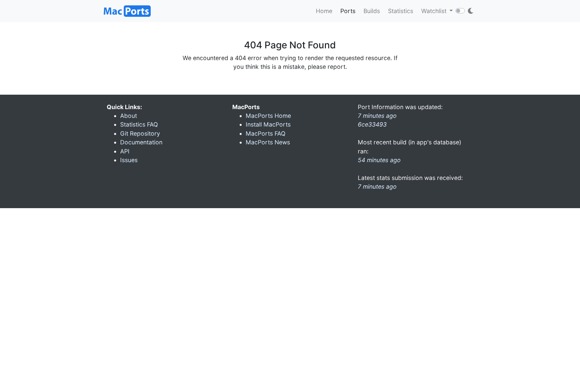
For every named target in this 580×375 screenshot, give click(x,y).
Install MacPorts (268, 124)
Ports (347, 10)
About (128, 115)
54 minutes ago (379, 159)
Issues (129, 159)
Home (324, 10)
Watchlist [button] (434, 10)
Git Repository (140, 133)
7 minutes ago (377, 186)
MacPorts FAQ (265, 133)
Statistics (400, 10)
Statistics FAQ (139, 124)
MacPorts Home (268, 115)
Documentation (141, 142)
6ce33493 (372, 124)
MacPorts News (268, 142)
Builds (372, 10)
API (125, 151)
